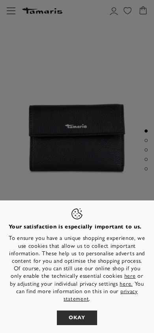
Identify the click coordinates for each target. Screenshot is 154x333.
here (130, 276)
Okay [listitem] (77, 317)
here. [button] (126, 284)
